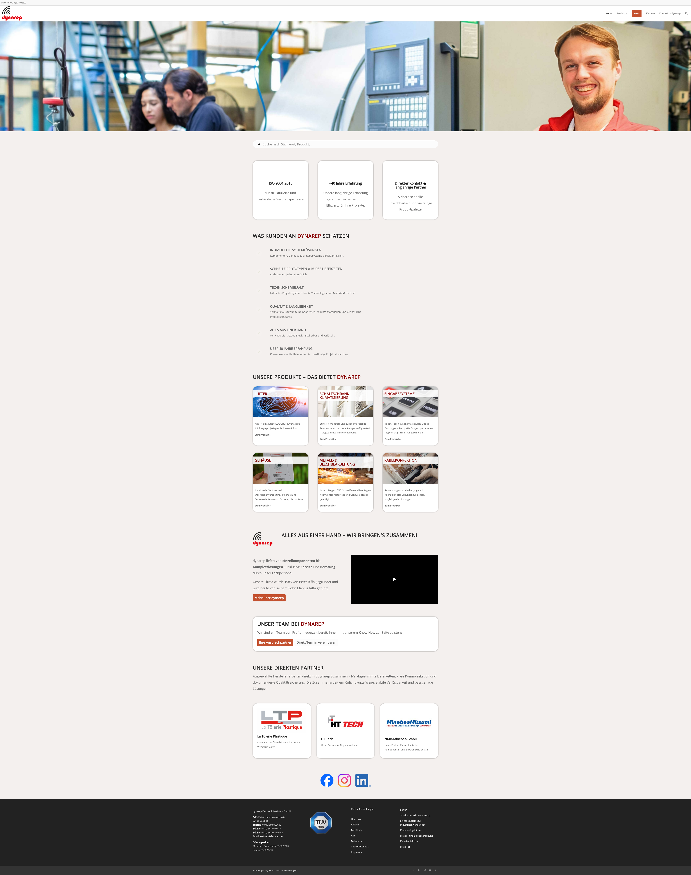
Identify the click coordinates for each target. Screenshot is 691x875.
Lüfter (403, 809)
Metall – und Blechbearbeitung (416, 835)
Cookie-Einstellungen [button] (362, 809)
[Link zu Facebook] (414, 870)
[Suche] (686, 13)
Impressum (357, 852)
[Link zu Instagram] (424, 870)
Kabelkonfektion (409, 841)
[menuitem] (609, 13)
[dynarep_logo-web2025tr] (12, 13)
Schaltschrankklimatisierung (415, 815)
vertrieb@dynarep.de (271, 836)
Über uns (356, 819)
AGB (353, 835)
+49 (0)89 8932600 (18, 2)
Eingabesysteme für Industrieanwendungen (412, 822)
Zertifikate (356, 830)
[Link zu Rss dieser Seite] (435, 870)
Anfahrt (355, 824)
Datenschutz (358, 841)
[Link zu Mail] (430, 870)
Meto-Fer (405, 846)
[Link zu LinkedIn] (419, 870)
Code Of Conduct (360, 846)
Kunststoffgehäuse (410, 830)
